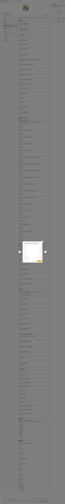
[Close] (42, 241)
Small (25, 247)
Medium (26, 249)
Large (25, 251)
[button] (19, 252)
